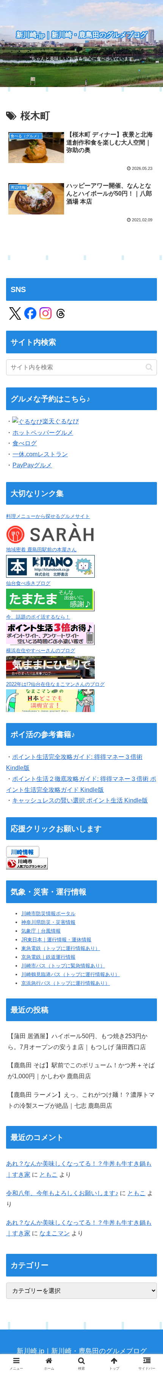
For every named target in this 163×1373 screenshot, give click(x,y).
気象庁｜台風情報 (41, 931)
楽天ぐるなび (60, 421)
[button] (149, 367)
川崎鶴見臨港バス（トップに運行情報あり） (70, 974)
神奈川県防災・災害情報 (48, 922)
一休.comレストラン (40, 454)
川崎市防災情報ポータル (48, 913)
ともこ (48, 1174)
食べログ (25, 443)
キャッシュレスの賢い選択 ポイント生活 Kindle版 (80, 800)
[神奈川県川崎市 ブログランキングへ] (27, 863)
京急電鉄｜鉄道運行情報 (48, 957)
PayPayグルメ (32, 465)
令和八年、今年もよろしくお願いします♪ (62, 1193)
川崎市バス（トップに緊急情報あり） (63, 966)
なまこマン (54, 1233)
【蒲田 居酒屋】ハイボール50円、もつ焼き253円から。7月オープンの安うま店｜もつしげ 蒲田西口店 (77, 1041)
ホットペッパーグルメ (43, 432)
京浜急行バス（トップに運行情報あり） (65, 983)
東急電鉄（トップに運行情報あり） (60, 948)
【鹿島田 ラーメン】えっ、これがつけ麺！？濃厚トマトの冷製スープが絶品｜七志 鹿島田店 (81, 1100)
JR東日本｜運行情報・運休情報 (56, 939)
